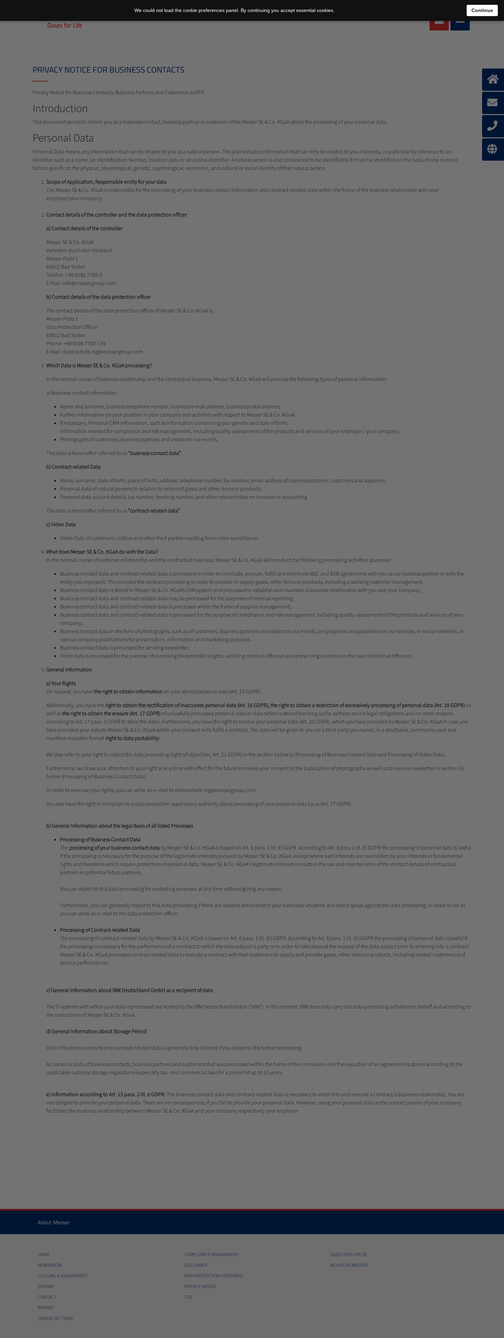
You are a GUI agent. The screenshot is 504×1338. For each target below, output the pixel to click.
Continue (482, 10)
